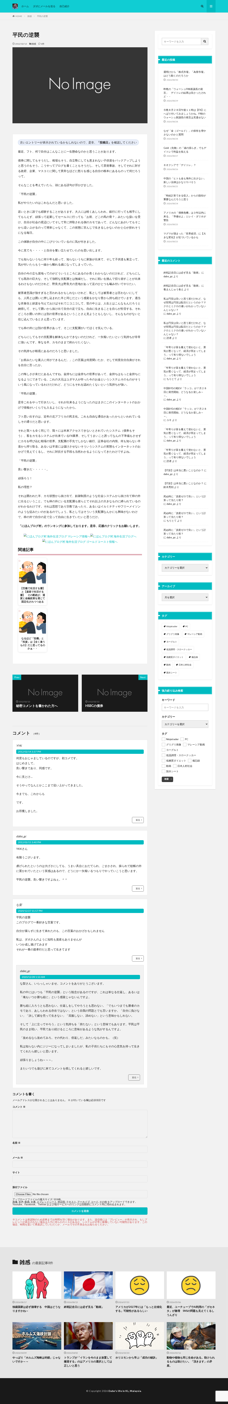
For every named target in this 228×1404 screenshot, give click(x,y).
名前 (16, 1143)
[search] (204, 41)
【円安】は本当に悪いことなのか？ (183, 470)
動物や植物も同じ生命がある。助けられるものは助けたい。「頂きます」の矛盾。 (191, 1361)
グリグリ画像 (172, 634)
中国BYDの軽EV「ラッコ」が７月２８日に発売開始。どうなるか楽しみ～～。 (185, 392)
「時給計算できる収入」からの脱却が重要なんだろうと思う (185, 197)
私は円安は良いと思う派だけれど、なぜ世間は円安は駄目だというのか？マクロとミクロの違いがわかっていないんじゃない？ (185, 304)
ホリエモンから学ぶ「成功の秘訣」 (136, 1357)
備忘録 (194, 657)
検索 (166, 779)
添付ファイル (19, 1187)
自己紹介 (64, 6)
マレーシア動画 (194, 634)
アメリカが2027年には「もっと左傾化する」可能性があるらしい (138, 1308)
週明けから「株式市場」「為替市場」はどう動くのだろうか (185, 73)
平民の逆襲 (42, 16)
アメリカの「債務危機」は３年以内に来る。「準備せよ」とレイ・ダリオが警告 (185, 216)
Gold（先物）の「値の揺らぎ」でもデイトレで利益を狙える (185, 149)
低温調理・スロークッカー (179, 649)
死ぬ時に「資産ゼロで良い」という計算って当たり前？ (185, 498)
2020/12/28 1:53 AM (33, 976)
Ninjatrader (171, 626)
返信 (138, 820)
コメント (18, 1107)
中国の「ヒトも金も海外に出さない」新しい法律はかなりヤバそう (185, 180)
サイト (16, 1172)
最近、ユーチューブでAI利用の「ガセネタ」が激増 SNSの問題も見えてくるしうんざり (191, 1310)
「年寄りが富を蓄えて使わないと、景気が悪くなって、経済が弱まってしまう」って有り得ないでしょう (185, 351)
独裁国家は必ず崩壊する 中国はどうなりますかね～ (36, 1308)
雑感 (29, 16)
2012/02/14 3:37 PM (29, 751)
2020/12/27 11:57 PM (30, 910)
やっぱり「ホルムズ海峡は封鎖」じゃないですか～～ (36, 1359)
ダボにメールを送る (44, 6)
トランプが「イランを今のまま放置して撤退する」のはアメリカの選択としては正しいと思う (88, 1361)
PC (186, 626)
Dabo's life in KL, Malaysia (124, 1390)
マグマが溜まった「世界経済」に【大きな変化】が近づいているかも (185, 235)
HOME (18, 16)
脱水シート (171, 672)
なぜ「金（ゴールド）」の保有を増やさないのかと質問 (185, 132)
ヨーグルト (171, 641)
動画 (168, 664)
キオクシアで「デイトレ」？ (180, 164)
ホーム (25, 6)
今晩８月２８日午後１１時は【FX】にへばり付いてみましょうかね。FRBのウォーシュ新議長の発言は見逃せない (185, 113)
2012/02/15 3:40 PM (29, 842)
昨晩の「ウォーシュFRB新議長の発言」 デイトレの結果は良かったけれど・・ (185, 92)
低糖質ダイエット (174, 657)
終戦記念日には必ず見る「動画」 (182, 272)
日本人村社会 (185, 664)
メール (17, 1157)
